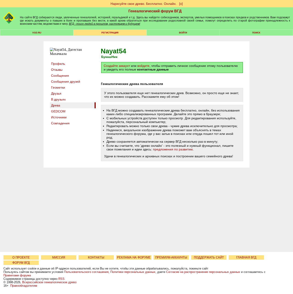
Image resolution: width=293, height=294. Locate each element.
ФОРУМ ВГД (21, 262)
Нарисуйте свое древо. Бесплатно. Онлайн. (143, 3)
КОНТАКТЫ (96, 257)
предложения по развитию (173, 149)
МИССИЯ (58, 257)
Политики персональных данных (132, 272)
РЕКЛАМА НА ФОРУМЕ (134, 257)
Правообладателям (23, 285)
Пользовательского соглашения (86, 272)
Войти (183, 32)
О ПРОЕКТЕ (21, 257)
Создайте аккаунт (117, 66)
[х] (181, 3)
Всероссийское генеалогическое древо (49, 282)
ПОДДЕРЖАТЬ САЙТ (209, 257)
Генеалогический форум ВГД (155, 11)
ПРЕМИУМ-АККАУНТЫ (171, 257)
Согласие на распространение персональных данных (203, 272)
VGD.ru (36, 32)
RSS (61, 278)
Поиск (256, 32)
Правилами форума (17, 275)
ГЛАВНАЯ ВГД (246, 257)
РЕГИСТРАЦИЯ (109, 32)
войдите (143, 66)
